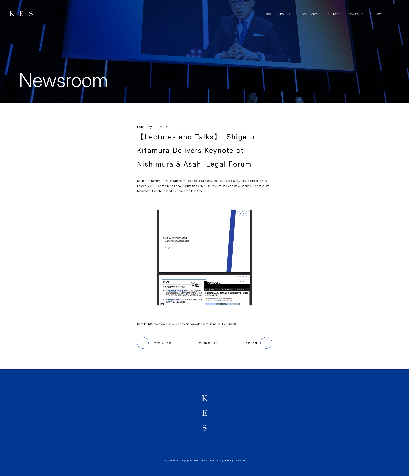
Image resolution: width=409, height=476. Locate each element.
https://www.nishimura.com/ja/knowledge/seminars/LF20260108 (193, 324)
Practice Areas (308, 14)
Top (268, 14)
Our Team (333, 14)
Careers (376, 14)
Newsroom (355, 14)
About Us (284, 14)
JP (397, 14)
